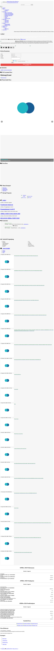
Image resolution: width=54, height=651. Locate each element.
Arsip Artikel (6, 248)
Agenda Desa (5, 188)
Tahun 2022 (7, 22)
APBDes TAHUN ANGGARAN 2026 (10, 213)
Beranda (4, 7)
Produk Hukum (7, 24)
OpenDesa (3, 648)
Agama (6, 17)
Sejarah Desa (7, 9)
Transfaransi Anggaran (6, 204)
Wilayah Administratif (8, 12)
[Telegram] (9, 47)
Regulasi (4, 23)
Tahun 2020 (7, 20)
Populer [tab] (4, 251)
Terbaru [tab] (4, 250)
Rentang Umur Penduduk (9, 13)
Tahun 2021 (7, 21)
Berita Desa (4, 187)
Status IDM (4, 19)
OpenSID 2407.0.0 (9, 648)
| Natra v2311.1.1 (15, 648)
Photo (6, 27)
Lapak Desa (5, 29)
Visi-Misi (6, 10)
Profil (3, 8)
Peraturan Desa (5, 189)
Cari (32, 4)
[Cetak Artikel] (11, 47)
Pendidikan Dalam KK (8, 15)
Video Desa (7, 28)
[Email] (6, 47)
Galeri (4, 200)
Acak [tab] (3, 252)
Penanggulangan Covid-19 (7, 209)
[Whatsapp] (13, 47)
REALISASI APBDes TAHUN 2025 (9, 218)
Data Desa (4, 11)
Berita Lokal (23, 39)
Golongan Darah (7, 18)
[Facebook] (1, 47)
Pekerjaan (6, 16)
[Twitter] (4, 47)
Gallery (4, 26)
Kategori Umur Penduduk (9, 14)
